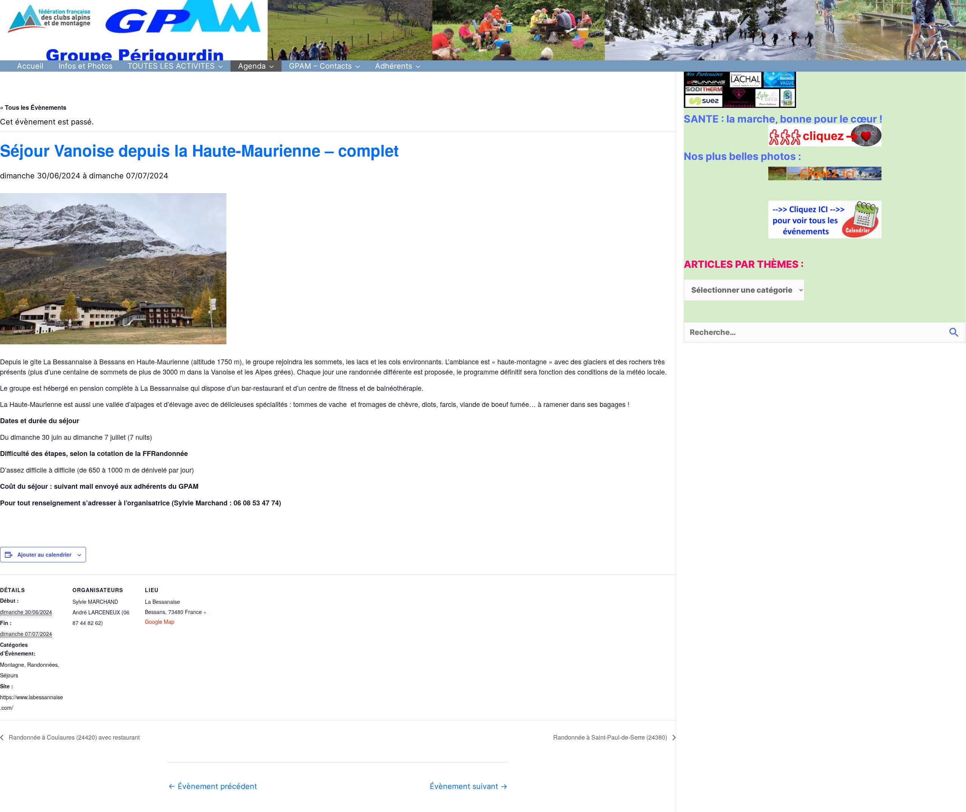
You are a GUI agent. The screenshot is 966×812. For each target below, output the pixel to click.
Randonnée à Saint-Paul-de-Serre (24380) (611, 737)
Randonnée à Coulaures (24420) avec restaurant (73, 737)
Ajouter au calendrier (44, 554)
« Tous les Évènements (33, 107)
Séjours (9, 675)
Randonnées (42, 664)
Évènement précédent (212, 786)
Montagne (12, 664)
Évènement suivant (469, 786)
